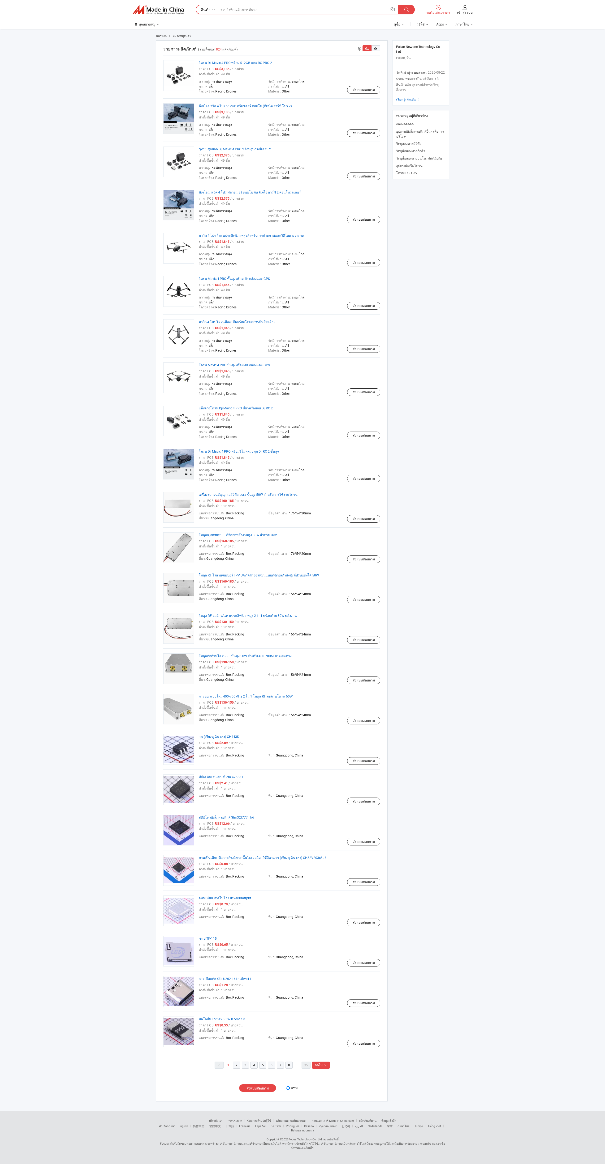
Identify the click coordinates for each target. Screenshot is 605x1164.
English (183, 1126)
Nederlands (375, 1126)
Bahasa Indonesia (302, 1130)
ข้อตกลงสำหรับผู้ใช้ (259, 1120)
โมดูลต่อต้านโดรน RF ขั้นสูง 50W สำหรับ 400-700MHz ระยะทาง (245, 656)
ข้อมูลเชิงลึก (388, 1120)
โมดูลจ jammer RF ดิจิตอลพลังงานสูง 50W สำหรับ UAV (238, 535)
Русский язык (328, 1126)
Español (260, 1126)
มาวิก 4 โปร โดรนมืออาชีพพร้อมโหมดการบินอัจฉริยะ (237, 321)
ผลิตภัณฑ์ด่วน (367, 1120)
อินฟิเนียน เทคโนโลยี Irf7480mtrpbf (225, 898)
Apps (440, 24)
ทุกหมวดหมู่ (147, 24)
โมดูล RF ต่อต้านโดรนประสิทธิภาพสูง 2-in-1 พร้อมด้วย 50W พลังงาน (248, 615)
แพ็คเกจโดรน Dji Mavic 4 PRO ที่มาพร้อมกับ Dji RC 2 (236, 408)
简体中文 (198, 1126)
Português (292, 1126)
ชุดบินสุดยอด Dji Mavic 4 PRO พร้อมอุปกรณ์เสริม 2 (235, 149)
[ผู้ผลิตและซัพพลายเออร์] (158, 10)
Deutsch (276, 1126)
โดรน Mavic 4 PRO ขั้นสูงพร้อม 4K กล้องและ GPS (234, 278)
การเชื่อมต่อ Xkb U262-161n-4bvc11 (225, 978)
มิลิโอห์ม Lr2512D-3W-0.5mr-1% (222, 1019)
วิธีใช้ (421, 24)
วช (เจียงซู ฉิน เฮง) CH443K (219, 736)
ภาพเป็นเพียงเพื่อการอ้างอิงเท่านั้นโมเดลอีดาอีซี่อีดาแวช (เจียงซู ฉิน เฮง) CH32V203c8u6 (262, 857)
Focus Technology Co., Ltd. (306, 1139)
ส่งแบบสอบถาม (364, 90)
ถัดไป (321, 1065)
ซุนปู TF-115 (208, 938)
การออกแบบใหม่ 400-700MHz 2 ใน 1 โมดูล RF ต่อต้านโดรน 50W (246, 696)
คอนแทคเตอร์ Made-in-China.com (332, 1120)
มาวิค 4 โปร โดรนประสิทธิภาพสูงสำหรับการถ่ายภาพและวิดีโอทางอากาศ (251, 235)
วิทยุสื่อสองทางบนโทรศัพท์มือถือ (419, 158)
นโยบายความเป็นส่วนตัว (291, 1120)
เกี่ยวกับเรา (216, 1120)
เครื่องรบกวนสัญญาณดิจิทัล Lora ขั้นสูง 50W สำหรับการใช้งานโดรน (248, 494)
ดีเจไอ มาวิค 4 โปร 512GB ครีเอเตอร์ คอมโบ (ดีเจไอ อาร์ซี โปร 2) (245, 106)
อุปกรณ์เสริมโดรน (409, 165)
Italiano (309, 1126)
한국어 (345, 1126)
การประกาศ (235, 1120)
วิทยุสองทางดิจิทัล (409, 143)
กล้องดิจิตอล (405, 124)
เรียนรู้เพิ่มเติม (408, 99)
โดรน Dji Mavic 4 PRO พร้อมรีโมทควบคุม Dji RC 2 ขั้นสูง (239, 451)
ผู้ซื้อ (397, 24)
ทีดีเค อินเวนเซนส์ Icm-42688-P (221, 777)
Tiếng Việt (434, 1126)
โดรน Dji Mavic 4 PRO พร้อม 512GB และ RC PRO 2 (235, 62)
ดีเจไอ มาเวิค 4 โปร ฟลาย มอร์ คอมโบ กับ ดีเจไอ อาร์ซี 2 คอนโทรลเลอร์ (250, 192)
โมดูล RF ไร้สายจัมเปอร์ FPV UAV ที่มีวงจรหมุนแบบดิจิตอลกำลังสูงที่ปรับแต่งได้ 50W (259, 575)
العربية (359, 1126)
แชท (294, 1087)
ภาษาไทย (404, 1126)
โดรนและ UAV (406, 173)
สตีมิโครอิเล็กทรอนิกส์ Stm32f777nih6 (226, 817)
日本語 (230, 1126)
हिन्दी (390, 1126)
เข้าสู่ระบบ (465, 12)
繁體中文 (215, 1126)
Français (244, 1126)
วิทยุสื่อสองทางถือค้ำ (410, 151)
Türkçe (419, 1126)
